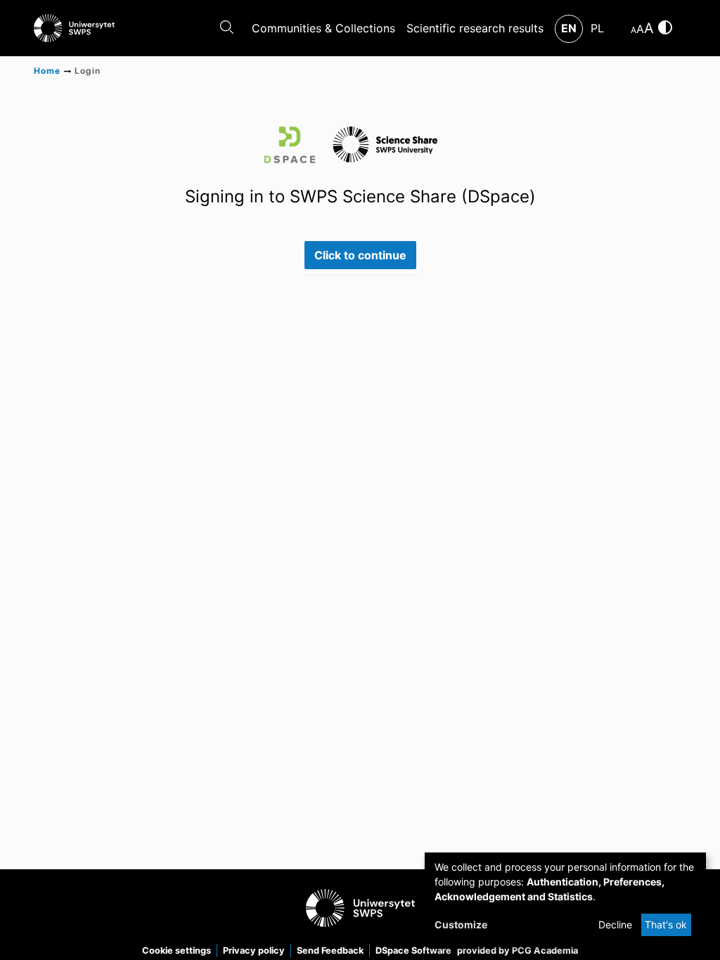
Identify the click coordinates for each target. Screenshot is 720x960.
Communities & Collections (323, 28)
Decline (615, 924)
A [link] (633, 30)
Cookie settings (176, 950)
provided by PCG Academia (517, 950)
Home (47, 70)
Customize (461, 924)
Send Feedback (330, 950)
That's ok (666, 924)
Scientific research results (475, 28)
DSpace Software (413, 950)
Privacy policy (254, 950)
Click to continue (360, 255)
